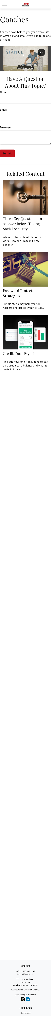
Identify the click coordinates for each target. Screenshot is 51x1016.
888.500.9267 (29, 971)
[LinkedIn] (28, 999)
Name (3, 92)
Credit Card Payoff (18, 353)
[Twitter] (23, 999)
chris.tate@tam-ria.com (25, 994)
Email (3, 109)
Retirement (25, 1013)
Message (5, 127)
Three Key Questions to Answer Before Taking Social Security (22, 223)
